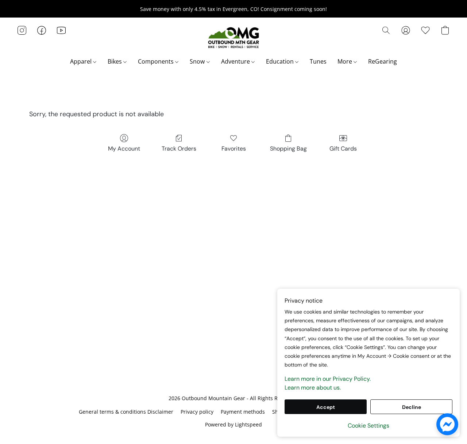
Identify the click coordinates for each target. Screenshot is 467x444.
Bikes (115, 61)
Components (156, 61)
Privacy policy (197, 411)
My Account (124, 148)
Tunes (318, 61)
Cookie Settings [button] (368, 425)
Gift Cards (343, 148)
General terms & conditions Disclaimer (126, 411)
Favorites (233, 148)
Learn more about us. (313, 387)
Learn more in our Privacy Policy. (328, 379)
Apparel (81, 61)
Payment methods (243, 411)
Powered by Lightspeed (233, 424)
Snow (198, 61)
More (345, 61)
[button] (233, 37)
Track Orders (179, 148)
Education (280, 61)
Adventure (236, 61)
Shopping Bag (288, 148)
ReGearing (382, 61)
